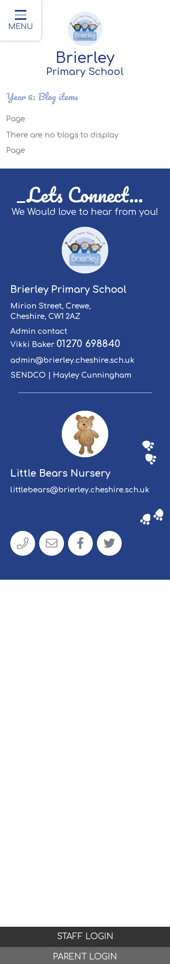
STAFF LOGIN (85, 936)
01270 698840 (88, 343)
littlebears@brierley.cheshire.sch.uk (79, 490)
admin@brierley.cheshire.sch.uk (72, 360)
